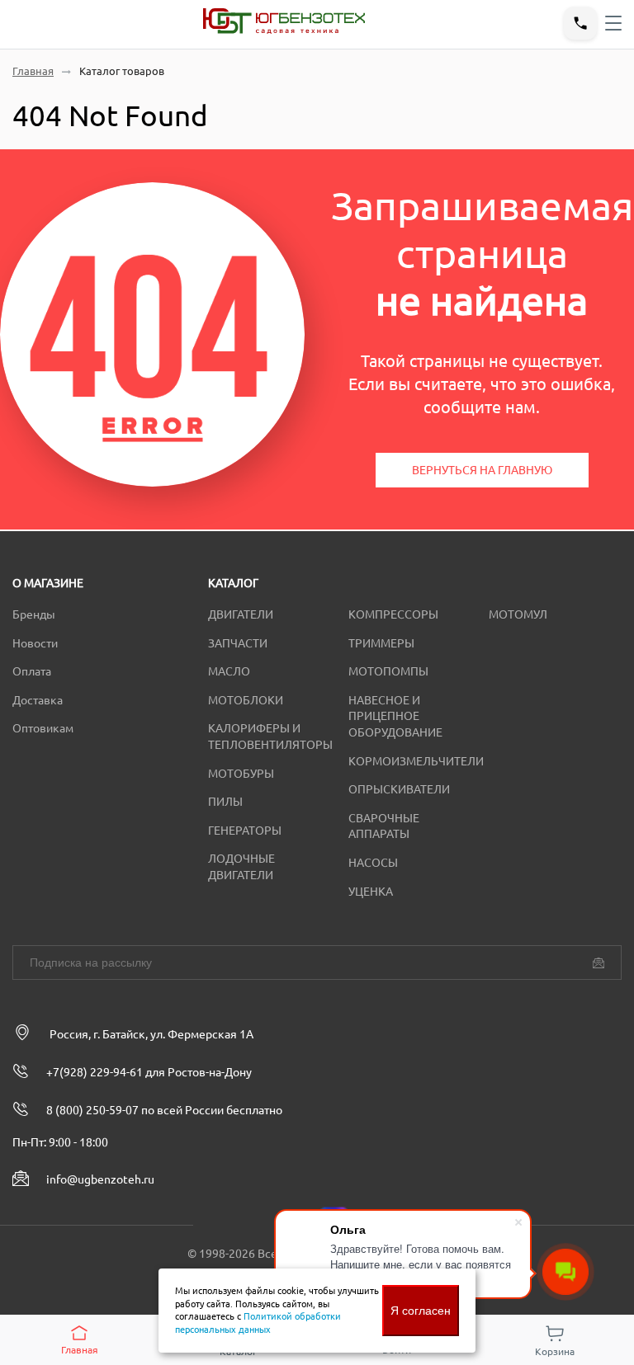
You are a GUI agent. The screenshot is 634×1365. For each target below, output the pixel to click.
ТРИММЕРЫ (381, 643)
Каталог (233, 583)
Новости (35, 643)
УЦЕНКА (370, 891)
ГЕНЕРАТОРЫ (245, 830)
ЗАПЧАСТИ (237, 643)
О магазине (47, 583)
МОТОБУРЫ (241, 773)
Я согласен (420, 1310)
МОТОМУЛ (518, 614)
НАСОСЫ (373, 862)
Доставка (37, 700)
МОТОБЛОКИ (245, 700)
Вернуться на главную (482, 470)
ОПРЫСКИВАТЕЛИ (399, 789)
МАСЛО (229, 671)
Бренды (33, 614)
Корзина (555, 1351)
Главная (33, 71)
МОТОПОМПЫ (388, 671)
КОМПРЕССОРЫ (393, 614)
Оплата (31, 671)
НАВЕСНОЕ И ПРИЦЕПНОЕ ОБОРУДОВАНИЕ (395, 716)
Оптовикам (42, 728)
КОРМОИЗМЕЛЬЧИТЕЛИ (416, 761)
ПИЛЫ (225, 801)
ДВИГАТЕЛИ (240, 614)
